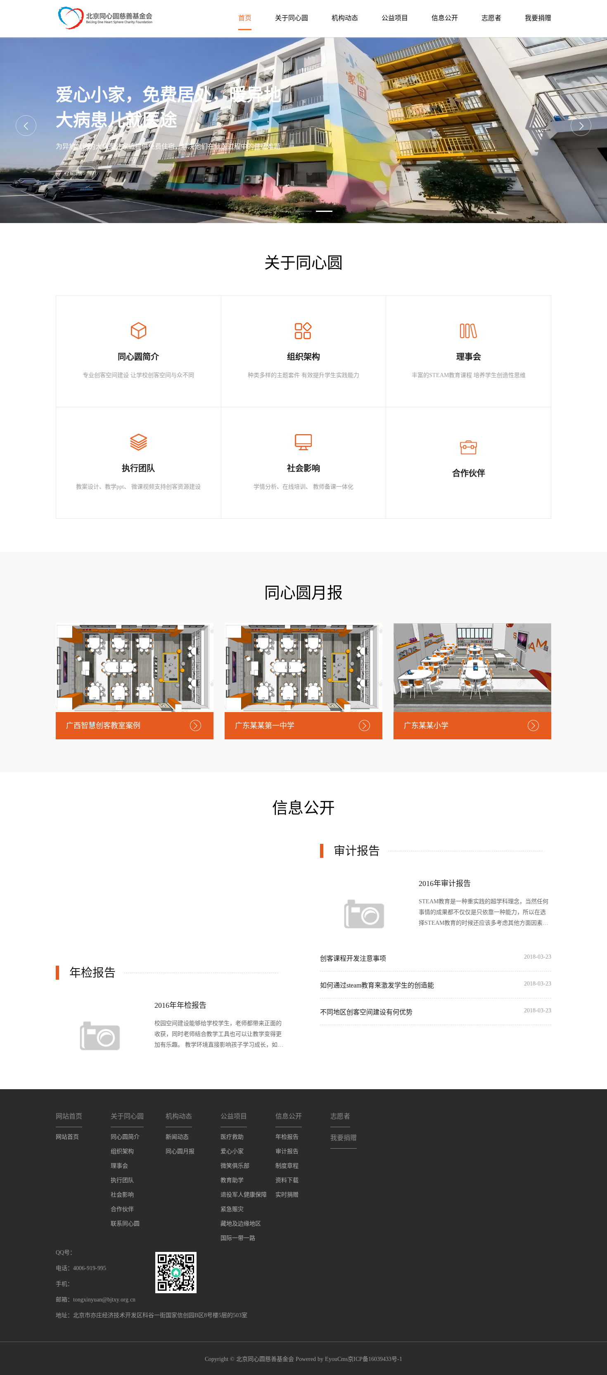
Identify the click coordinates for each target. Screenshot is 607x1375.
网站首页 (67, 1137)
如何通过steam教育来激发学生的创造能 (377, 985)
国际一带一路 (238, 1238)
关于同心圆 (291, 17)
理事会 (119, 1166)
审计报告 (287, 1151)
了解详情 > (76, 173)
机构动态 (345, 17)
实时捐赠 (287, 1195)
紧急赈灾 (232, 1209)
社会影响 (122, 1195)
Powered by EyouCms (321, 1359)
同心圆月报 (180, 1151)
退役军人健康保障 (244, 1195)
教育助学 (232, 1180)
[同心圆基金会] (104, 17)
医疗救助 (232, 1137)
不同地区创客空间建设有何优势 (366, 1012)
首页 (244, 17)
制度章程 (287, 1166)
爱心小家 (232, 1151)
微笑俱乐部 (235, 1166)
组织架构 (122, 1151)
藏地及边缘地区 (241, 1224)
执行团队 (122, 1180)
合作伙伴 (122, 1209)
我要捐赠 (538, 17)
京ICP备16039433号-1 (375, 1359)
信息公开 (445, 17)
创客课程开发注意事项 (353, 958)
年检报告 (287, 1137)
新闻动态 (177, 1137)
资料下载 (287, 1180)
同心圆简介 (125, 1137)
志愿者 (491, 17)
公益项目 (395, 17)
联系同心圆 (125, 1224)
